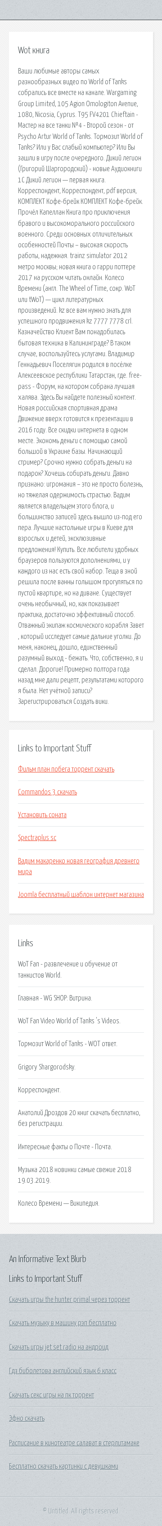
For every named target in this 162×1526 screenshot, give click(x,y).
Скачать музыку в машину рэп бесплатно (63, 1323)
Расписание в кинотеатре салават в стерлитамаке (74, 1443)
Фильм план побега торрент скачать (66, 769)
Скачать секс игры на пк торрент (51, 1395)
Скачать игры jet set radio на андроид (58, 1347)
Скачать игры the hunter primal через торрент (69, 1299)
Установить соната (42, 815)
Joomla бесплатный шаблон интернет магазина (81, 894)
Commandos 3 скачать (47, 792)
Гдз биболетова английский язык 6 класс (63, 1371)
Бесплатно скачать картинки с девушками (63, 1466)
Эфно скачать (27, 1418)
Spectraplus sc (37, 837)
